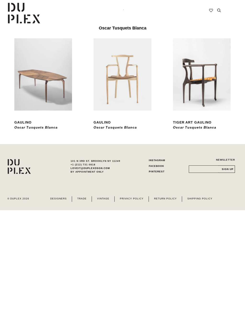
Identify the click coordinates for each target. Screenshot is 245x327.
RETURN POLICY (165, 198)
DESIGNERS (58, 198)
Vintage (103, 198)
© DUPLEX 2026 (18, 198)
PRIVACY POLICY (132, 198)
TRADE (82, 198)
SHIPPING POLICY (199, 198)
